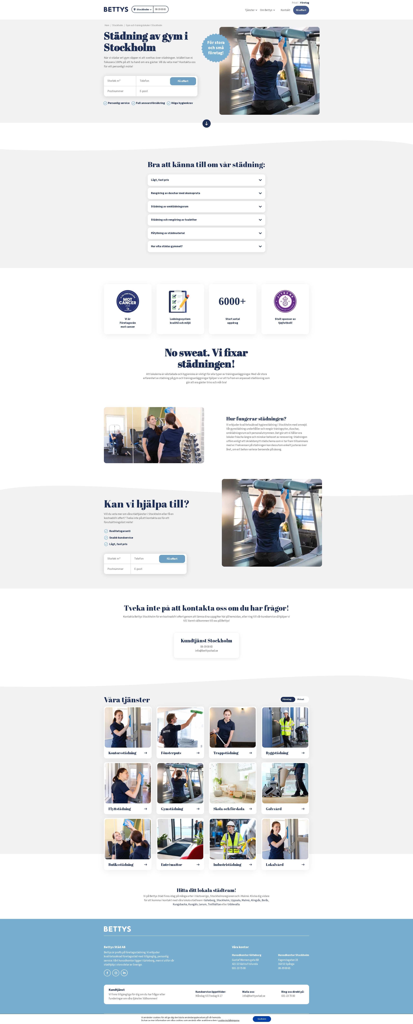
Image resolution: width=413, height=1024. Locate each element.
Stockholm (143, 9)
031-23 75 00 (288, 996)
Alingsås (255, 900)
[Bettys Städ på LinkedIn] (124, 973)
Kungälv (193, 904)
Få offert (182, 81)
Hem (107, 25)
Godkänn (262, 1019)
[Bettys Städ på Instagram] (115, 973)
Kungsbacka (180, 904)
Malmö (246, 900)
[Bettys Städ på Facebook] (107, 973)
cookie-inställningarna (228, 1020)
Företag (304, 3)
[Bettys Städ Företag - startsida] (116, 9)
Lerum (202, 904)
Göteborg (209, 900)
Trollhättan (214, 904)
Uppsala (235, 900)
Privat (295, 3)
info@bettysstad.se (206, 651)
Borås (265, 900)
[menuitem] (251, 10)
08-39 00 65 (160, 9)
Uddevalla (233, 904)
